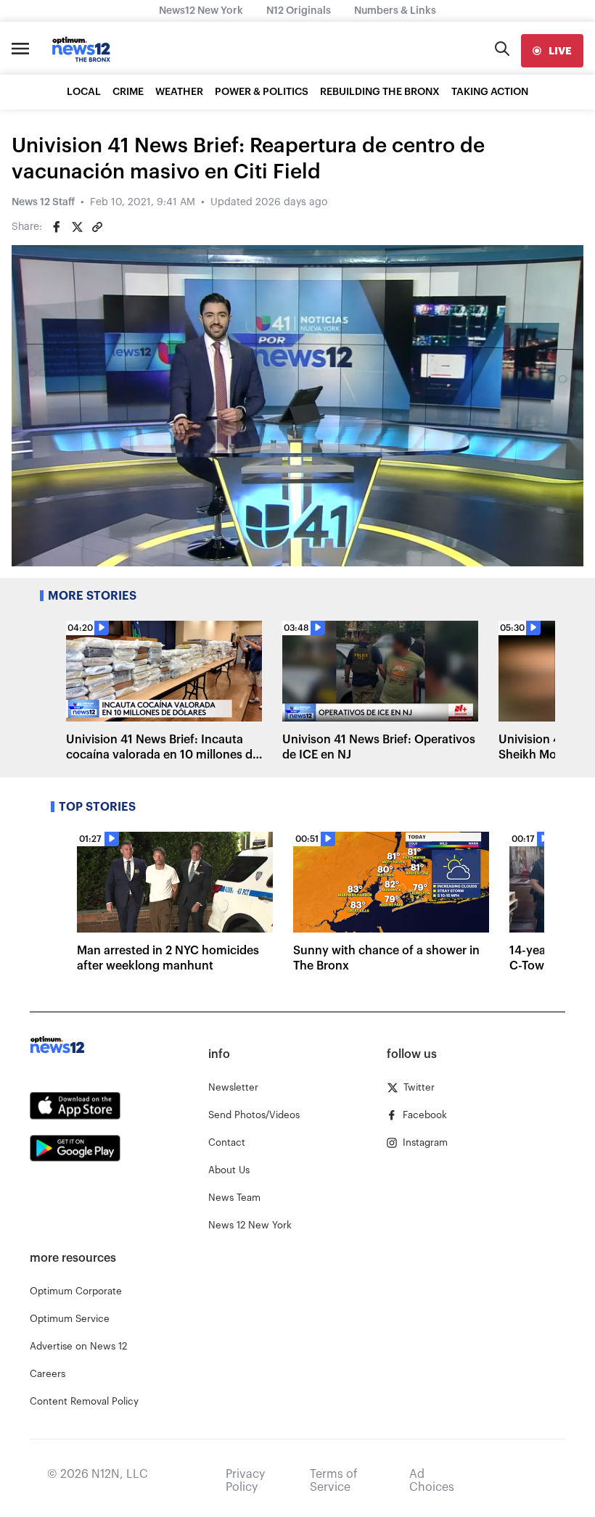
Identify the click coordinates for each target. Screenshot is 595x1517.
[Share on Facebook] (56, 227)
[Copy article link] (97, 227)
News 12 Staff (43, 202)
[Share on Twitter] (77, 227)
